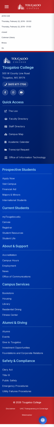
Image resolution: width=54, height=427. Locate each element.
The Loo (13, 111)
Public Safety (9, 380)
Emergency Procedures (15, 385)
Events (6, 336)
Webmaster (27, 415)
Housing (6, 298)
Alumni (6, 331)
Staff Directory (17, 126)
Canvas (6, 222)
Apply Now (8, 178)
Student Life (8, 238)
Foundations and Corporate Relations (22, 353)
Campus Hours (10, 260)
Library (6, 304)
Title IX (6, 375)
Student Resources (12, 233)
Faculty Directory (18, 118)
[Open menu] (6, 6)
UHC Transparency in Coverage (34, 409)
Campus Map (16, 134)
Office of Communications (16, 276)
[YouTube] (21, 92)
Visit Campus (9, 183)
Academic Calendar (18, 142)
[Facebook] (5, 92)
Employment (9, 265)
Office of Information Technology (27, 157)
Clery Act (7, 369)
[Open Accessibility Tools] (43, 420)
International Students (14, 200)
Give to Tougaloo (11, 342)
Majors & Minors (11, 194)
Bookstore (8, 293)
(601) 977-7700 (17, 84)
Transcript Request (18, 149)
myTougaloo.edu (11, 216)
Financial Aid (9, 189)
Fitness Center (10, 314)
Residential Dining (11, 309)
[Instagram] (13, 92)
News (5, 271)
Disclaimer (10, 409)
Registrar (7, 227)
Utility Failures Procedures (16, 391)
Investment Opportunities (16, 347)
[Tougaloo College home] (30, 6)
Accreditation (9, 254)
